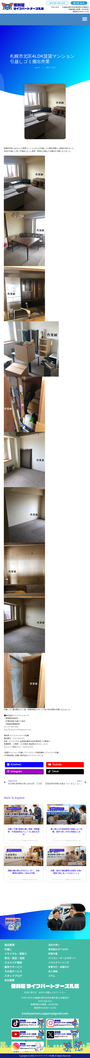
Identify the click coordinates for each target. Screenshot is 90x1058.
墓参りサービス (13, 967)
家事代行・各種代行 (58, 966)
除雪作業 (53, 953)
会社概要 (9, 980)
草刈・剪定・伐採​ (14, 958)
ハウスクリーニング (58, 962)
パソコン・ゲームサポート (62, 958)
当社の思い (54, 944)
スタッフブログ (13, 976)
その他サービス (13, 971)
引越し (8, 949)
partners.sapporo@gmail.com (49, 1013)
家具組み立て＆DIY (58, 949)
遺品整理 (9, 945)
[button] (85, 19)
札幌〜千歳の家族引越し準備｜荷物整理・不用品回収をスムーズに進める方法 (24, 832)
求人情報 (53, 971)
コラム (51, 975)
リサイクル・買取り (15, 953)
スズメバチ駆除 (13, 962)
